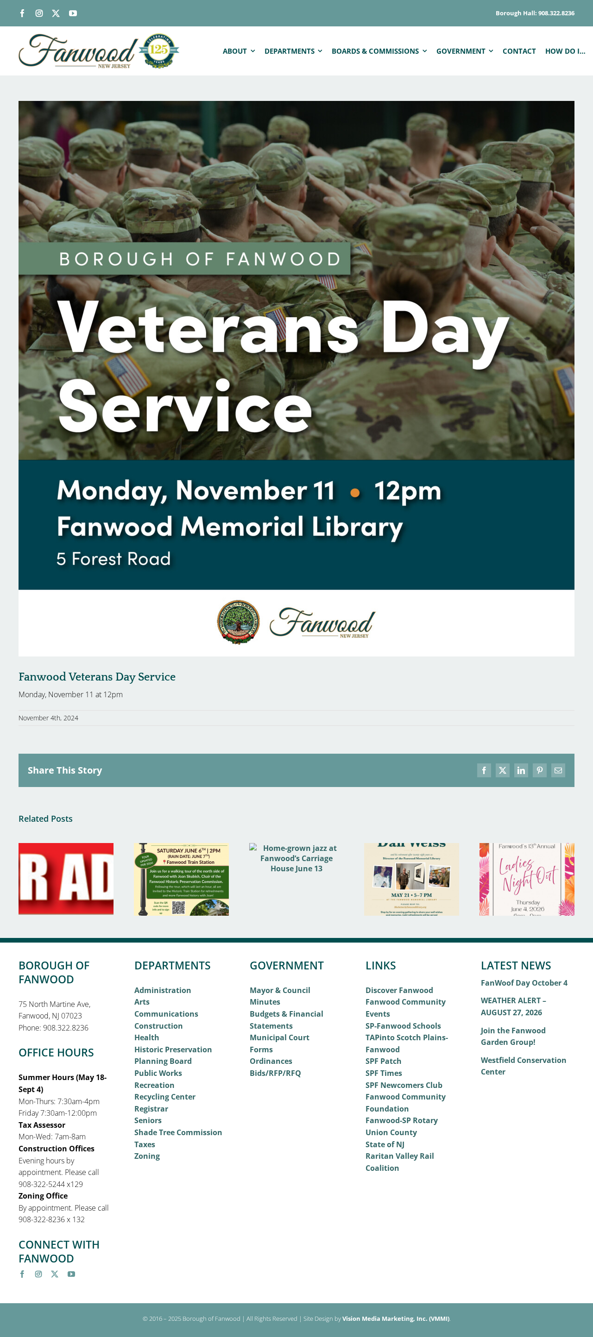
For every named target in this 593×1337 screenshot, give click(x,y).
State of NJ (385, 1144)
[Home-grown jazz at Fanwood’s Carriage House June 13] (296, 848)
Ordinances (271, 1061)
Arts (142, 1002)
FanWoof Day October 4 (524, 983)
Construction (158, 1026)
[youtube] (73, 13)
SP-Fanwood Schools (403, 1026)
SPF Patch (384, 1061)
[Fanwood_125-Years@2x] (100, 37)
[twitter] (56, 13)
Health (146, 1037)
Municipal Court (279, 1037)
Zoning (147, 1156)
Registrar (151, 1109)
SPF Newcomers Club (404, 1085)
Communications (166, 1014)
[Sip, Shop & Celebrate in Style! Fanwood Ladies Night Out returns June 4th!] (526, 848)
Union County (391, 1132)
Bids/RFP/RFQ (275, 1073)
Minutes (265, 1002)
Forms (261, 1049)
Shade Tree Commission (178, 1132)
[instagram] (39, 13)
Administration (162, 990)
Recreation (154, 1085)
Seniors (148, 1120)
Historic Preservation (173, 1049)
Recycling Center (165, 1097)
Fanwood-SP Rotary (402, 1120)
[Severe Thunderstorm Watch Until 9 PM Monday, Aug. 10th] (66, 848)
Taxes (144, 1144)
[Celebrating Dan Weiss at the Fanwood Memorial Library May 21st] (411, 848)
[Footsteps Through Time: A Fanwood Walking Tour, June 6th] (181, 848)
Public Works (158, 1073)
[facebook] (22, 13)
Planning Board (163, 1061)
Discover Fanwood (399, 990)
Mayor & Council (280, 990)
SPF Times (384, 1073)
